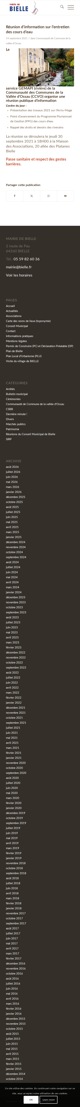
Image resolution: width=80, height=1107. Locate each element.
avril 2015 (12, 1054)
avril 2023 (12, 637)
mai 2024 (12, 577)
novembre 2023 (16, 602)
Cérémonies (13, 399)
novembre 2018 (16, 863)
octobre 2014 (14, 1079)
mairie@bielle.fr (19, 267)
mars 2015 (12, 1059)
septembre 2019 (16, 823)
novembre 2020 (16, 763)
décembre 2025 (15, 497)
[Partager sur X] (31, 196)
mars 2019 (12, 848)
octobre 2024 (14, 552)
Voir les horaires (19, 275)
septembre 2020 (16, 773)
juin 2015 (12, 1044)
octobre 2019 (14, 818)
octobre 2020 (14, 768)
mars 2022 (12, 692)
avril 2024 (12, 582)
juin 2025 (12, 517)
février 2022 (13, 697)
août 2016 (12, 978)
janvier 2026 (14, 492)
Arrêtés (10, 389)
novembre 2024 (16, 547)
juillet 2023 (13, 622)
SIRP (9, 439)
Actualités (12, 311)
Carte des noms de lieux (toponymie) (28, 321)
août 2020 (12, 778)
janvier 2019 (14, 858)
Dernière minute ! (16, 414)
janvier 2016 (14, 1013)
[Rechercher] (60, 7)
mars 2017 (12, 953)
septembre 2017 (16, 923)
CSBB (9, 409)
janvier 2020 (14, 808)
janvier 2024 (14, 592)
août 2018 (12, 878)
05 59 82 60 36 (27, 259)
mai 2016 (12, 993)
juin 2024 (12, 572)
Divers (10, 419)
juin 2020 (12, 788)
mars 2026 (12, 487)
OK (31, 1100)
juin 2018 (12, 888)
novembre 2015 (16, 1023)
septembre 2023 (16, 612)
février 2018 (13, 903)
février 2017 (13, 958)
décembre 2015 (15, 1018)
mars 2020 (12, 798)
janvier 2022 (14, 702)
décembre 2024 (15, 542)
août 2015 (12, 1033)
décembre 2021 (15, 707)
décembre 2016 (15, 963)
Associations (14, 316)
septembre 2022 (16, 667)
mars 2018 (12, 898)
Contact (10, 331)
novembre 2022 (16, 657)
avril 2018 (12, 893)
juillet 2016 (13, 983)
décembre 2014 (15, 1074)
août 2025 (12, 507)
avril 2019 (12, 843)
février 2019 (13, 853)
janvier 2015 (14, 1069)
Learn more (49, 1100)
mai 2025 (12, 522)
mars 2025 (12, 532)
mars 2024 (12, 587)
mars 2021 (12, 748)
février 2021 (13, 753)
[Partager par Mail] (65, 196)
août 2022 (12, 672)
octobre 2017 (14, 918)
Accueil (10, 306)
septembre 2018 (16, 873)
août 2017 (12, 928)
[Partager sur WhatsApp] (48, 196)
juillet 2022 (13, 677)
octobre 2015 (14, 1028)
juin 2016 (12, 988)
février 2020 (13, 803)
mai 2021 (12, 738)
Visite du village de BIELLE (22, 361)
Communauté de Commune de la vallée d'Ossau (35, 404)
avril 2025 (12, 527)
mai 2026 (12, 482)
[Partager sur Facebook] (14, 196)
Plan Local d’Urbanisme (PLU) (23, 356)
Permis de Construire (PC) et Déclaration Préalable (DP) (39, 346)
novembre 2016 (16, 968)
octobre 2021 (14, 717)
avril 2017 (12, 948)
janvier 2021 (14, 758)
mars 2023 (12, 642)
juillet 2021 (13, 727)
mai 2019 (12, 838)
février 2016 (13, 1008)
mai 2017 (12, 943)
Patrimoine (12, 429)
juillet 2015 (13, 1039)
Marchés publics (16, 424)
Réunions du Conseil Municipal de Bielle (30, 434)
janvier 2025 (14, 537)
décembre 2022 (15, 652)
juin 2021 (12, 732)
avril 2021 (12, 743)
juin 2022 (12, 682)
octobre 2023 (14, 607)
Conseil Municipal (17, 326)
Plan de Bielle (14, 351)
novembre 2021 (16, 712)
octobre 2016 (14, 973)
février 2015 (13, 1064)
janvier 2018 (14, 908)
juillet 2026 (13, 472)
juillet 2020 (13, 783)
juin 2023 (12, 627)
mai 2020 (12, 793)
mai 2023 (12, 632)
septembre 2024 (16, 557)
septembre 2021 (16, 722)
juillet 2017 (13, 933)
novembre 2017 (16, 913)
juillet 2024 (13, 567)
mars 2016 (12, 1003)
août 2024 (12, 562)
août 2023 (12, 617)
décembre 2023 (15, 597)
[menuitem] (60, 7)
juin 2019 (12, 833)
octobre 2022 (14, 662)
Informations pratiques (19, 336)
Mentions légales (16, 341)
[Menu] (69, 7)
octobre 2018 (14, 868)
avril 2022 (12, 687)
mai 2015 (12, 1049)
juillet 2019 (13, 828)
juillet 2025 (13, 512)
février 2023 (13, 647)
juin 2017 (12, 938)
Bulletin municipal (17, 394)
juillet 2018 (13, 883)
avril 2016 (12, 998)
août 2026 (12, 467)
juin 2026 (12, 477)
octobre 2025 (14, 502)
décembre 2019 (15, 813)
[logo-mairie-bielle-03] (33, 7)
